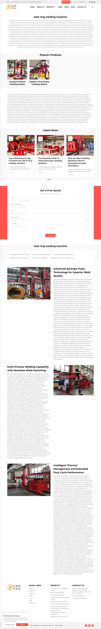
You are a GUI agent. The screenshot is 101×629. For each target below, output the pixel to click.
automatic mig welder (39, 258)
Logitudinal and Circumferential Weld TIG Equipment (58, 612)
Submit (50, 235)
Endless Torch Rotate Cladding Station (39, 83)
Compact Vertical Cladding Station (17, 83)
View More (12, 172)
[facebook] (89, 2)
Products (50, 7)
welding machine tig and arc (19, 258)
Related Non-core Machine (58, 616)
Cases (60, 7)
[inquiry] (99, 308)
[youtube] (92, 2)
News (66, 7)
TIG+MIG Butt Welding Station (59, 604)
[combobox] (14, 207)
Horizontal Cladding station (59, 601)
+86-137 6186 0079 (80, 2)
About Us (40, 7)
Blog (73, 7)
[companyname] (11, 7)
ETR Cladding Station (57, 592)
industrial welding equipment (64, 254)
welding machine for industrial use (61, 258)
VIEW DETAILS (17, 69)
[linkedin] (94, 2)
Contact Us (81, 7)
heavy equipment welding (41, 254)
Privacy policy (59, 625)
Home (32, 7)
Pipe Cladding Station (57, 595)
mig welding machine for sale (20, 254)
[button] (48, 179)
